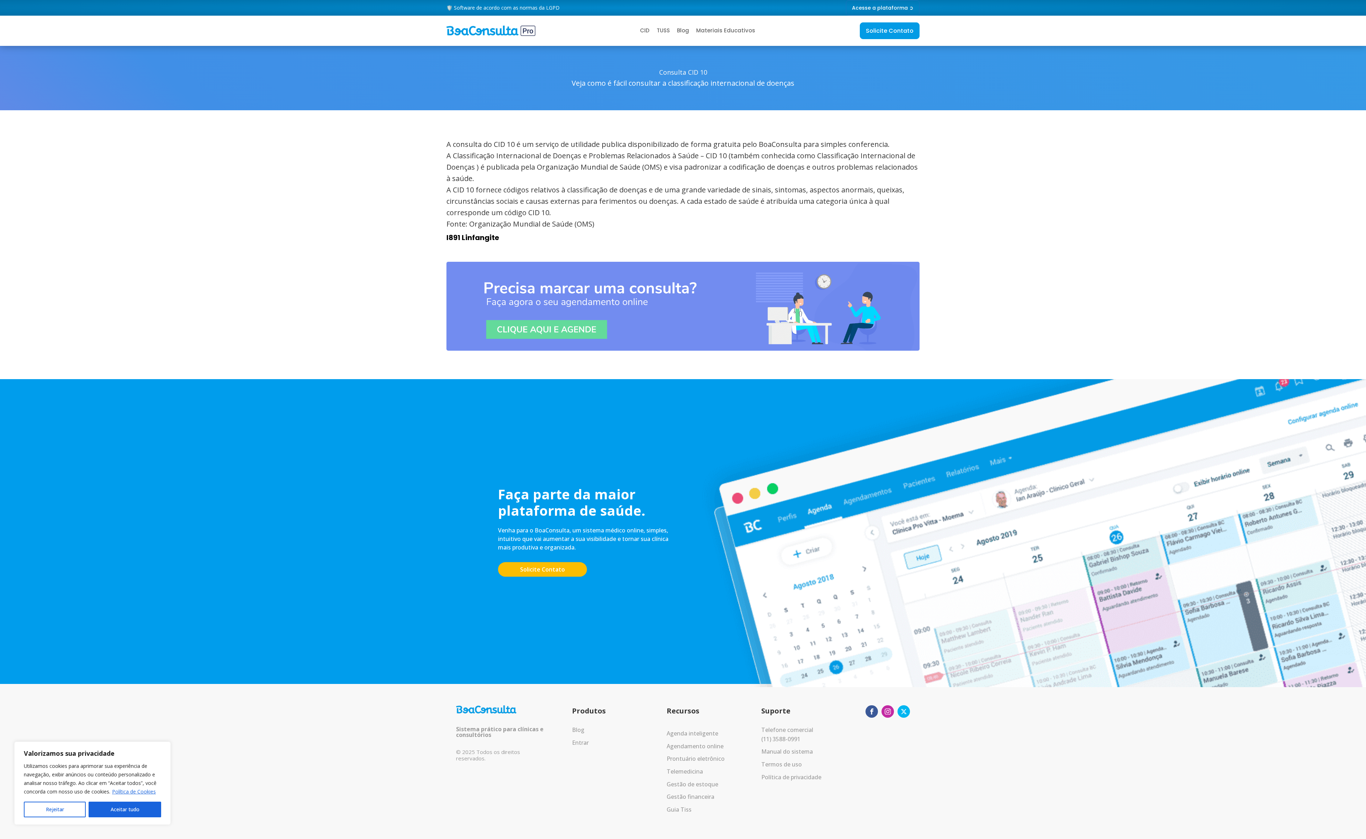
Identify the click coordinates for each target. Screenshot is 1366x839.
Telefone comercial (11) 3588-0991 (787, 734)
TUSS (663, 30)
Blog (683, 30)
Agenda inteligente (692, 733)
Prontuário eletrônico (696, 759)
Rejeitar (55, 809)
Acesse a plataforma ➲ (883, 7)
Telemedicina (685, 771)
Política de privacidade (791, 777)
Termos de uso (781, 764)
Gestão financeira (690, 797)
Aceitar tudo (125, 809)
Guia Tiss (679, 809)
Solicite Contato (890, 31)
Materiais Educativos (725, 30)
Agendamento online (695, 746)
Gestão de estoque (692, 784)
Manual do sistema (787, 751)
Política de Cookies (134, 791)
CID (645, 30)
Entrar (580, 743)
